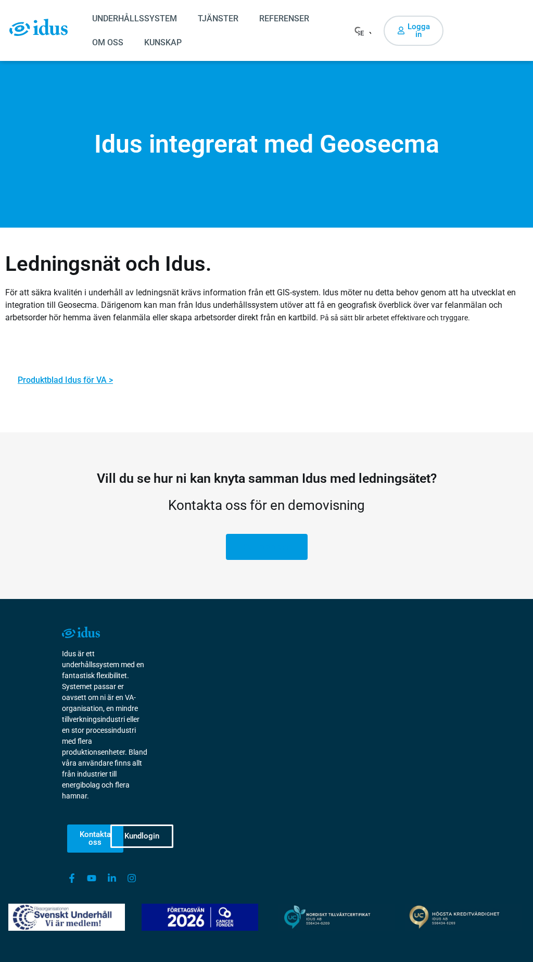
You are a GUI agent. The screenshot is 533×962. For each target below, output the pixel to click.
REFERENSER (284, 18)
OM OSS (107, 42)
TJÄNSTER (218, 18)
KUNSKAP (163, 42)
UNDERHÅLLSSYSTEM (134, 18)
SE (360, 33)
